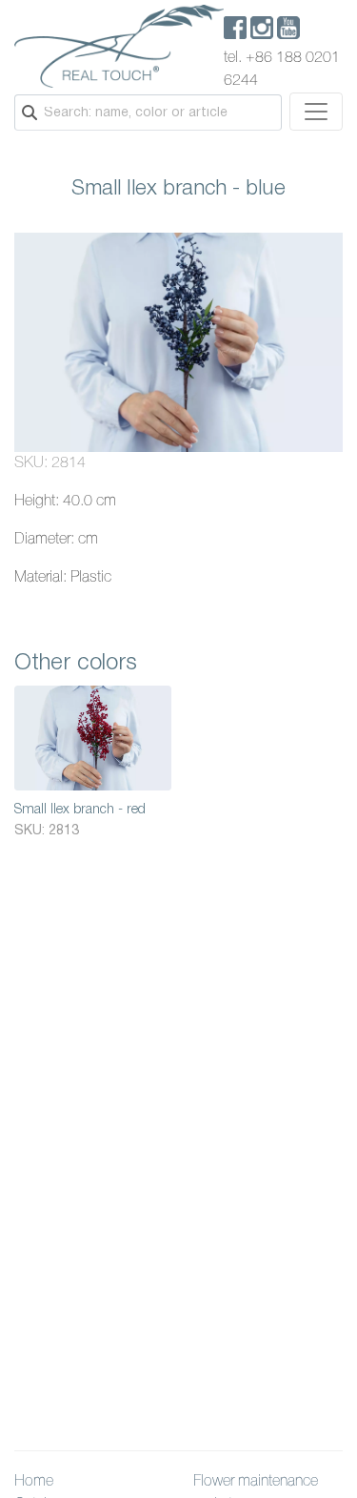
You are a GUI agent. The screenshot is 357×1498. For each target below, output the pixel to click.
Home (33, 1481)
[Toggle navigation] (316, 111)
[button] (325, 250)
